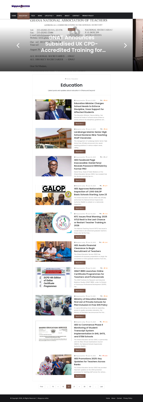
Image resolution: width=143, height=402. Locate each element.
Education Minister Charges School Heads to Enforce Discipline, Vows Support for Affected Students (89, 108)
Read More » (80, 123)
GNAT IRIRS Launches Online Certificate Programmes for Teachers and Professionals (89, 274)
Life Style (48, 16)
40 (90, 386)
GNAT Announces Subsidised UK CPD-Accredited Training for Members (71, 47)
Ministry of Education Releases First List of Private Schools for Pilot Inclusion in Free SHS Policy (90, 302)
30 (84, 386)
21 (74, 386)
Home (14, 16)
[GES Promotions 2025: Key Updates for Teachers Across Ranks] (53, 365)
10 (53, 386)
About (67, 16)
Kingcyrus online (43, 398)
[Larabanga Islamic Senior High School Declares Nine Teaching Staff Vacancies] (53, 138)
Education (23, 16)
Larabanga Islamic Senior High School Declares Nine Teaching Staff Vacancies (90, 135)
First (41, 386)
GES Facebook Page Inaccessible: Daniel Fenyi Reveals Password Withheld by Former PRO (90, 164)
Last (101, 386)
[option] (71, 45)
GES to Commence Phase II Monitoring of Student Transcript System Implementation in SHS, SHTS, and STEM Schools (89, 330)
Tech (33, 16)
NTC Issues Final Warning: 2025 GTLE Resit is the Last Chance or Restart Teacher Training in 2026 (90, 221)
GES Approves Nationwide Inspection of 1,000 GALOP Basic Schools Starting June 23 (90, 191)
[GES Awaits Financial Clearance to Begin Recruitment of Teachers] (53, 251)
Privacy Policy (88, 16)
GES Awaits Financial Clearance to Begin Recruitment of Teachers (87, 248)
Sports (59, 16)
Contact (76, 16)
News (40, 16)
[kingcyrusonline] (20, 6)
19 (63, 386)
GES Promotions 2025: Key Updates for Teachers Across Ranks (89, 361)
